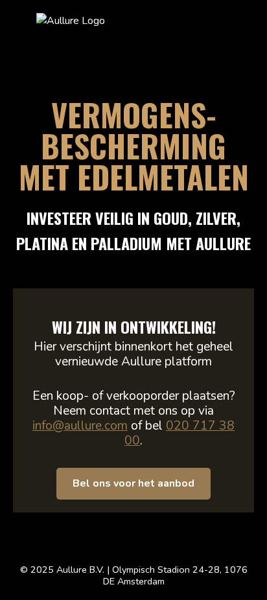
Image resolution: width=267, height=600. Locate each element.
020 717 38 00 (179, 433)
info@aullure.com (80, 425)
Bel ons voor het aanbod (133, 483)
